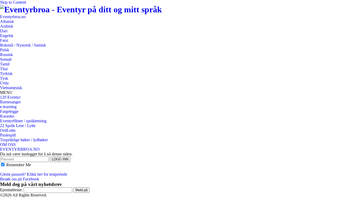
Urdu (4, 83)
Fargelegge (9, 111)
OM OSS (8, 144)
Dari (3, 31)
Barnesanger (10, 102)
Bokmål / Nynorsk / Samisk (23, 45)
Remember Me (18, 165)
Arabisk (6, 26)
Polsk (4, 50)
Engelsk (6, 35)
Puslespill (8, 135)
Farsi (4, 40)
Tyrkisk (6, 73)
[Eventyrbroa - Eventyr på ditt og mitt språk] (81, 9)
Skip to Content (13, 2)
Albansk (7, 21)
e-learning (8, 106)
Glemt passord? (13, 174)
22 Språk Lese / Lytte (17, 125)
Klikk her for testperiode (47, 174)
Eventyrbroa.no (13, 16)
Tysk (4, 78)
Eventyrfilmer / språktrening (23, 121)
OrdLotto (8, 130)
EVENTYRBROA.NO (20, 149)
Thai (4, 69)
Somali (6, 59)
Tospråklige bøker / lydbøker (24, 140)
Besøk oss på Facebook (19, 179)
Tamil (4, 64)
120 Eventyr (10, 97)
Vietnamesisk (11, 87)
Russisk (6, 54)
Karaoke (7, 116)
